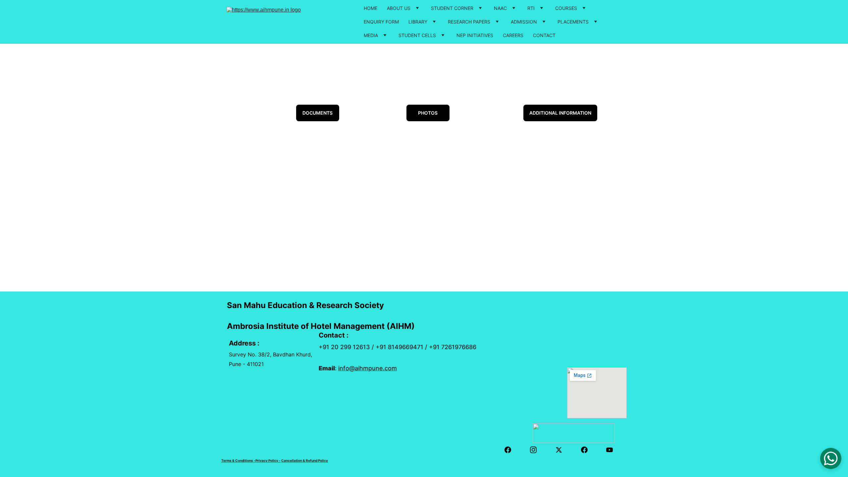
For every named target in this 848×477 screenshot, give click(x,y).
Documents (317, 113)
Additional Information (560, 113)
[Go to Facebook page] (511, 450)
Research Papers (469, 22)
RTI (531, 8)
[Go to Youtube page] (609, 450)
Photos (428, 113)
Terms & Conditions (237, 460)
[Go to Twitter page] (562, 450)
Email (327, 368)
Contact (544, 35)
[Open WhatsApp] (830, 458)
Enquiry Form (381, 22)
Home (370, 8)
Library (417, 22)
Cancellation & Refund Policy (304, 460)
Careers (513, 35)
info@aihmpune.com (367, 368)
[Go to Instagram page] (536, 450)
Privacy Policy (266, 460)
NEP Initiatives (474, 35)
